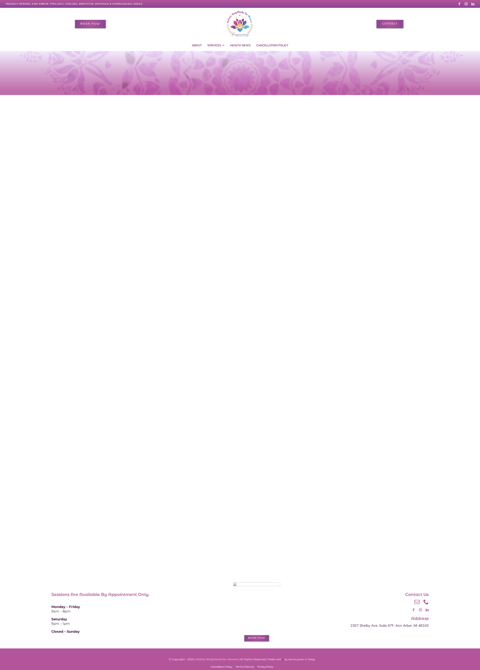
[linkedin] (472, 3)
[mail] (417, 602)
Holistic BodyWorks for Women (217, 659)
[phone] (426, 602)
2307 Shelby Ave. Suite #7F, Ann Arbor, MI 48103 (389, 625)
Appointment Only (128, 594)
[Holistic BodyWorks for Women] (240, 11)
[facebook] (459, 3)
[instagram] (466, 3)
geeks (300, 659)
